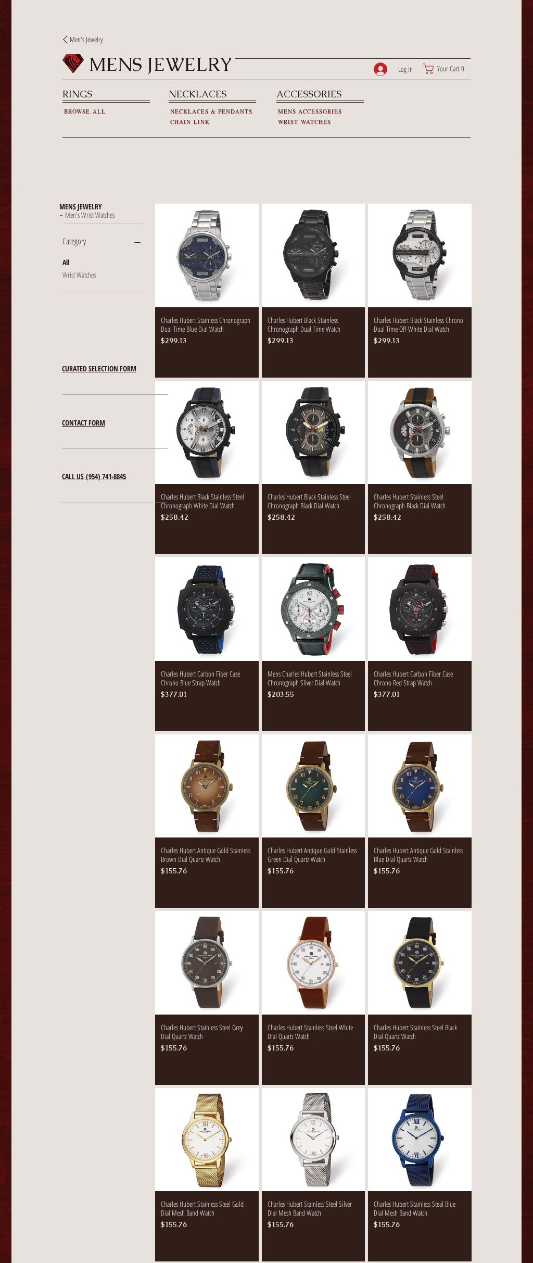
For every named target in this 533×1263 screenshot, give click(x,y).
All (65, 262)
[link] (446, 69)
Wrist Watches (79, 275)
